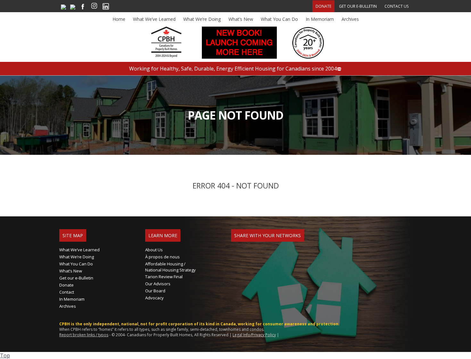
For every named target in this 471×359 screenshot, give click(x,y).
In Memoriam (320, 19)
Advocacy (154, 298)
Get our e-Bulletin (358, 6)
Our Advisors (157, 284)
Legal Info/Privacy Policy (254, 335)
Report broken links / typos (83, 335)
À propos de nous (162, 257)
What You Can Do (279, 19)
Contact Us (396, 6)
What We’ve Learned (154, 19)
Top (5, 355)
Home (118, 19)
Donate (323, 6)
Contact (66, 292)
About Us (154, 250)
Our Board (155, 291)
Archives (350, 19)
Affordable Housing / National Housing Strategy (170, 267)
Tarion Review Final (164, 277)
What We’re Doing (202, 19)
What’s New (240, 19)
